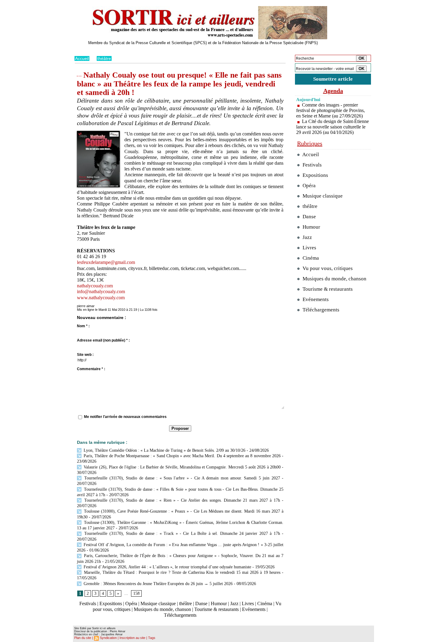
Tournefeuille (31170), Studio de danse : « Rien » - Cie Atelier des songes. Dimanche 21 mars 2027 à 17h (181, 500)
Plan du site (82, 638)
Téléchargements (180, 615)
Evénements (253, 609)
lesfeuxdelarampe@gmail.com (106, 262)
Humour (219, 603)
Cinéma (264, 603)
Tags (151, 638)
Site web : (85, 355)
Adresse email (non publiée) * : (103, 340)
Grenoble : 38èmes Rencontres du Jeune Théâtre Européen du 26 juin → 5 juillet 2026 (157, 583)
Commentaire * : (91, 369)
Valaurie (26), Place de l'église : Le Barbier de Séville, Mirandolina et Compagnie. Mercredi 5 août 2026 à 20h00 (181, 467)
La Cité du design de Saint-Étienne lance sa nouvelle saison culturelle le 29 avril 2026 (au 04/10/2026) (332, 127)
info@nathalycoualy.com (101, 291)
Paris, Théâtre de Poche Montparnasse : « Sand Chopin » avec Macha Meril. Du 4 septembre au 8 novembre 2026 (181, 456)
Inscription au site (132, 638)
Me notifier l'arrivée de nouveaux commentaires (125, 417)
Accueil (82, 58)
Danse (201, 603)
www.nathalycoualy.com (101, 297)
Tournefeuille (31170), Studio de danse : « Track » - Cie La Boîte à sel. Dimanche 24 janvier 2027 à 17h (181, 533)
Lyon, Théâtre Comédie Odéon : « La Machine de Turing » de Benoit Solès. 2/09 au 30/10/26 (163, 450)
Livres (248, 603)
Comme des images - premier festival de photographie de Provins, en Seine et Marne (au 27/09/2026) (330, 110)
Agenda (333, 90)
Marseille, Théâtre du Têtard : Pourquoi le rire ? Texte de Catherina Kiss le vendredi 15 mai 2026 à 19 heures (181, 572)
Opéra (131, 603)
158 (136, 593)
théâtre (104, 58)
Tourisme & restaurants (216, 609)
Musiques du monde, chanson (162, 609)
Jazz (234, 603)
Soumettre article (333, 79)
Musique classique (158, 603)
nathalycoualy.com (95, 285)
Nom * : (83, 326)
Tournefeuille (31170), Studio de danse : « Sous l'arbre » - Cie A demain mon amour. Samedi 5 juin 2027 (181, 478)
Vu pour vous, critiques (327, 268)
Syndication (108, 638)
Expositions (110, 603)
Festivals (87, 603)
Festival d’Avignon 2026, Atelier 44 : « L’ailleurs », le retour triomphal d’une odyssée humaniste (166, 567)
